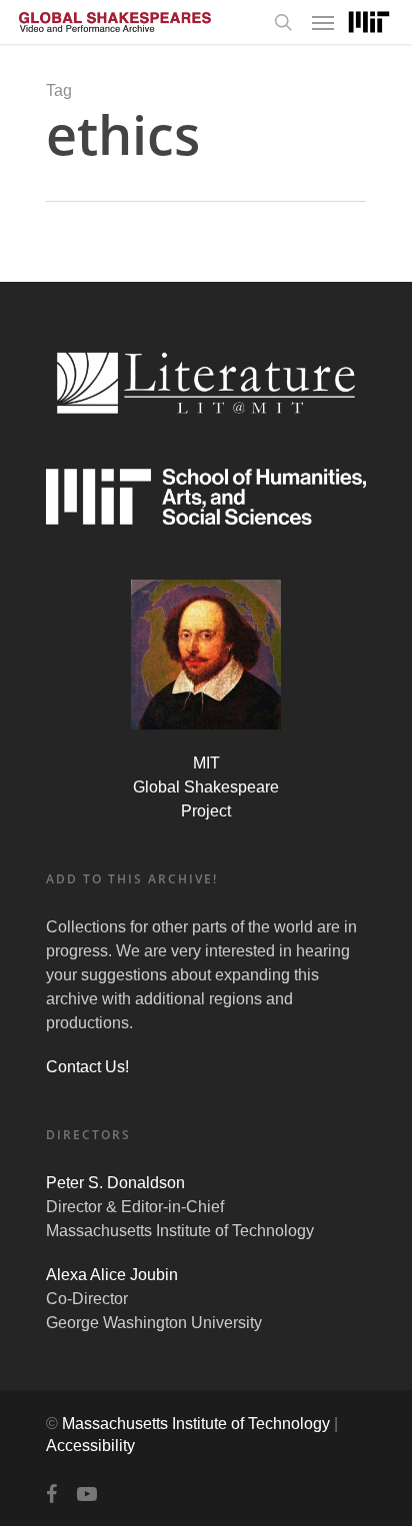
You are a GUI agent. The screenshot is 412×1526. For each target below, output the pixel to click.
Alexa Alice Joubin (112, 1274)
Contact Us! (87, 1066)
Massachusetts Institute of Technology (196, 1423)
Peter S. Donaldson (115, 1182)
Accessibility (90, 1445)
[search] (283, 22)
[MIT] (369, 22)
